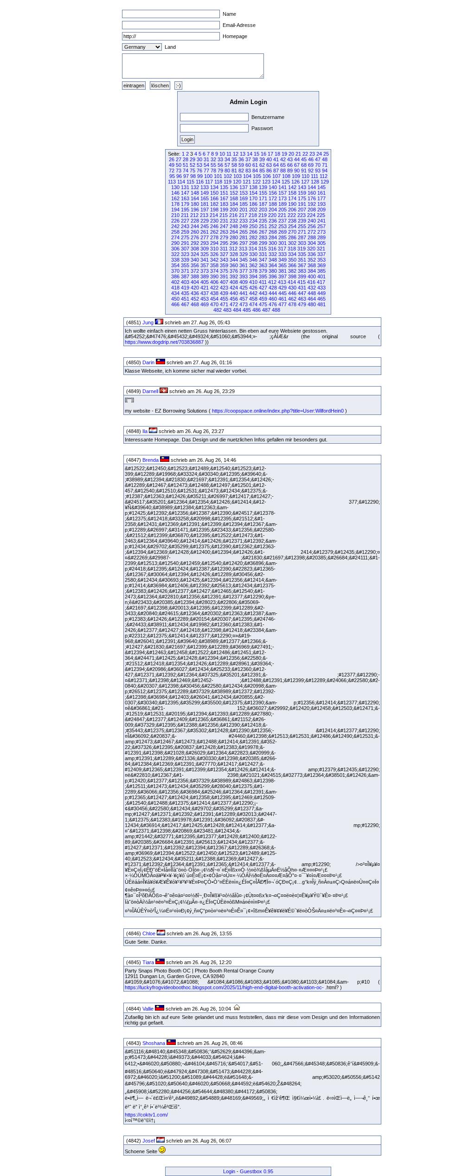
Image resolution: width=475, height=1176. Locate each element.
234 (253, 220)
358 (214, 265)
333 (282, 254)
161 (321, 193)
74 (185, 170)
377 (243, 271)
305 (321, 243)
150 (214, 193)
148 (195, 193)
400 (312, 276)
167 (224, 198)
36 (241, 159)
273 (321, 232)
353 (321, 260)
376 (234, 271)
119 (227, 181)
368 (312, 265)
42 (283, 159)
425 (243, 287)
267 (263, 232)
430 (292, 287)
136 (234, 187)
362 (253, 265)
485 (247, 310)
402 (175, 282)
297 (243, 243)
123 (266, 181)
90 (297, 170)
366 (292, 265)
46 (311, 159)
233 (243, 220)
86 (269, 170)
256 (312, 226)
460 (273, 299)
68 (304, 165)
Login (229, 1171)
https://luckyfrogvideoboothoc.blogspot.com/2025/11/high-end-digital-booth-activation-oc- (224, 987)
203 (263, 209)
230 (214, 220)
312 (233, 248)
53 (199, 165)
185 (243, 204)
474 (253, 304)
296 (234, 243)
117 (209, 181)
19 (284, 154)
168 (234, 198)
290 (175, 243)
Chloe (148, 933)
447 (302, 293)
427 (263, 287)
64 (276, 165)
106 (267, 176)
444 (273, 293)
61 (255, 165)
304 (312, 243)
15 (256, 154)
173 (282, 198)
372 (195, 271)
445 (282, 293)
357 (204, 265)
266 (253, 232)
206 (292, 209)
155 (263, 193)
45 (304, 159)
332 (273, 254)
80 (227, 170)
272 (312, 232)
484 (237, 310)
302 (292, 243)
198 (214, 209)
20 (291, 154)
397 (282, 276)
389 (204, 276)
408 (234, 282)
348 (273, 260)
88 (283, 170)
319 (301, 248)
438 (214, 293)
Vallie (148, 1009)
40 (269, 159)
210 (175, 215)
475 (263, 304)
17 (270, 154)
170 (253, 198)
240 (312, 220)
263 (224, 232)
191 (302, 204)
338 (175, 260)
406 (214, 282)
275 (185, 237)
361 (243, 265)
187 (263, 204)
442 (253, 293)
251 (263, 226)
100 (208, 176)
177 (321, 198)
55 (213, 165)
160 (312, 193)
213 (204, 215)
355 (185, 265)
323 (185, 254)
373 (204, 271)
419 (185, 287)
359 (224, 265)
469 (204, 304)
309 (204, 248)
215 (223, 215)
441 (243, 293)
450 (175, 299)
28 (185, 159)
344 (234, 260)
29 (192, 159)
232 (234, 220)
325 (204, 254)
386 (175, 276)
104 (247, 176)
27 (178, 159)
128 (315, 181)
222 (292, 215)
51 (185, 165)
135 (224, 187)
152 (234, 193)
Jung (148, 322)
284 (273, 237)
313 (243, 248)
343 (224, 260)
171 (263, 198)
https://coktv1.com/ (146, 1114)
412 (272, 282)
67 (297, 165)
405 (204, 282)
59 (241, 165)
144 (312, 187)
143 (302, 187)
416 (311, 282)
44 (297, 159)
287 (302, 237)
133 (204, 187)
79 (220, 170)
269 (282, 232)
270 (292, 232)
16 (263, 154)
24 (319, 154)
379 (263, 271)
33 (220, 159)
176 (312, 198)
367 (302, 265)
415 (301, 282)
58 (234, 165)
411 (263, 282)
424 (234, 287)
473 (243, 304)
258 (175, 232)
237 (282, 220)
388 (195, 276)
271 (302, 232)
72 (171, 170)
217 (243, 215)
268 (273, 232)
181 (204, 204)
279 (224, 237)
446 (292, 293)
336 (312, 254)
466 (175, 304)
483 (227, 310)
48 (324, 159)
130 (175, 187)
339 (185, 260)
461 (282, 299)
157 (282, 193)
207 (302, 209)
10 (222, 154)
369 (321, 265)
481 (321, 304)
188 (273, 204)
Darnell (150, 391)
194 (175, 209)
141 (282, 187)
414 (292, 282)
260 (195, 232)
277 (204, 237)
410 (253, 282)
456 (234, 299)
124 (276, 181)
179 (185, 204)
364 (273, 265)
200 (234, 209)
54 (206, 165)
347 (263, 260)
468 (195, 304)
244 (195, 226)
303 (302, 243)
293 (204, 243)
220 (272, 215)
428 (273, 287)
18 (277, 154)
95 (172, 176)
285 (282, 237)
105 (257, 176)
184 (234, 204)
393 (243, 276)
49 (171, 165)
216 (233, 215)
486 (256, 310)
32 (213, 159)
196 (195, 209)
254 (292, 226)
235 (263, 220)
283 (263, 237)
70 (318, 165)
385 (321, 271)
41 (276, 159)
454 (214, 299)
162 (175, 198)
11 (228, 154)
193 (321, 204)
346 (253, 260)
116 (200, 181)
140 (273, 187)
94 (324, 170)
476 (273, 304)
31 (206, 159)
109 (296, 176)
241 (321, 220)
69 (311, 165)
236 (273, 220)
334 (292, 254)
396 (273, 276)
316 (272, 248)
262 (214, 232)
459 (263, 299)
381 (282, 271)
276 (195, 237)
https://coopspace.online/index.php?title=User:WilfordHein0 (278, 411)
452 (195, 299)
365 (282, 265)
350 (292, 260)
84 (255, 170)
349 (282, 260)
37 (248, 159)
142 (292, 187)
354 (175, 265)
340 (195, 260)
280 (234, 237)
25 (326, 154)
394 (253, 276)
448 (312, 293)
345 (243, 260)
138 (253, 187)
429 (282, 287)
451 (185, 299)
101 (218, 176)
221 (282, 215)
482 (217, 310)
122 (256, 181)
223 (301, 215)
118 (218, 181)
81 (234, 170)
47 (318, 159)
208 (312, 209)
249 (243, 226)
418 (175, 287)
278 (214, 237)
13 (242, 154)
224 (311, 215)
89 (290, 170)
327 (224, 254)
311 (224, 248)
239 (302, 220)
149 (204, 193)
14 (249, 154)
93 (318, 170)
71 (324, 165)
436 (195, 293)
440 (234, 293)
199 (224, 209)
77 (206, 170)
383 (302, 271)
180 (195, 204)
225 (321, 215)
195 (185, 209)
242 (175, 226)
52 (192, 165)
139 (263, 187)
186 (253, 204)
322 (175, 254)
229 (204, 220)
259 (185, 232)
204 (273, 209)
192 (312, 204)
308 (195, 248)
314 (253, 248)
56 (220, 165)
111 (314, 176)
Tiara (148, 962)
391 (224, 276)
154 (253, 193)
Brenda (150, 460)
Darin (148, 362)
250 (253, 226)
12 (235, 154)
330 (253, 254)
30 (199, 159)
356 (195, 265)
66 (290, 165)
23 (312, 154)
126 (295, 181)
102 (228, 176)
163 (185, 198)
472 (234, 304)
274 (175, 237)
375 (224, 271)
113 (172, 181)
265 (243, 232)
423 (224, 287)
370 (175, 271)
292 (195, 243)
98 (193, 176)
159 (302, 193)
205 (282, 209)
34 (227, 159)
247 (224, 226)
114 (181, 181)
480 (312, 304)
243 (185, 226)
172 (273, 198)
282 (253, 237)
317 (282, 248)
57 (227, 165)
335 (302, 254)
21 (298, 154)
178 (175, 204)
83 (248, 170)
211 (185, 215)
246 (214, 226)
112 (323, 176)
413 (282, 282)
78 (213, 170)
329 (243, 254)
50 (178, 165)
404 (195, 282)
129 (325, 181)
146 (175, 193)
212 (194, 215)
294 (214, 243)
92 (311, 170)
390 (214, 276)
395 (263, 276)
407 (224, 282)
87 (276, 170)
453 (204, 299)
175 (302, 198)
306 (175, 248)
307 (185, 248)
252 (273, 226)
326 (214, 254)
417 (321, 282)
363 (263, 265)
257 (321, 226)
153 (243, 193)
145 (321, 187)
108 (286, 176)
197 (204, 209)
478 (292, 304)
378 (253, 271)
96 (179, 176)
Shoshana (153, 1043)
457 (243, 299)
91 (304, 170)
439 (224, 293)
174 (292, 198)
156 (273, 193)
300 (273, 243)
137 (243, 187)
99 (200, 176)
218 (253, 215)
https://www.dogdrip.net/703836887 (164, 342)
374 (214, 271)
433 (321, 287)
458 (253, 299)
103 (237, 176)
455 (224, 299)
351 (302, 260)
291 (185, 243)
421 (204, 287)
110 (305, 176)
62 (262, 165)
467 (185, 304)
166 (214, 198)
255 (302, 226)
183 (224, 204)
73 (178, 170)
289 (321, 237)
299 (263, 243)
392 (234, 276)
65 (283, 165)
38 (255, 159)
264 (234, 232)
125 (286, 181)
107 (276, 176)
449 (321, 293)
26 (171, 159)
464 (312, 299)
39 (262, 159)
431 (302, 287)
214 (214, 215)
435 (185, 293)
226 (175, 220)
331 (263, 254)
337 (321, 254)
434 (175, 293)
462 (292, 299)
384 (312, 271)
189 (282, 204)
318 (292, 248)
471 (224, 304)
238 (292, 220)
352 (312, 260)
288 (312, 237)
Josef (148, 1140)
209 (321, 209)
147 (185, 193)
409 (243, 282)
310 (214, 248)
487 (266, 310)
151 (224, 193)
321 (321, 248)
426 (253, 287)
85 (262, 170)
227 (185, 220)
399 (302, 276)
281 (243, 237)
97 (186, 176)
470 (214, 304)
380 (273, 271)
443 (263, 293)
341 (204, 260)
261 (204, 232)
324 (195, 254)
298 (253, 243)
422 (214, 287)
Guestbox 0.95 (256, 1171)
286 (292, 237)
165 (204, 198)
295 (224, 243)
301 (282, 243)
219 (262, 215)
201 (243, 209)
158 (292, 193)
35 (234, 159)
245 (204, 226)
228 (195, 220)
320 (311, 248)
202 (253, 209)
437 (204, 293)
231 (224, 220)
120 (237, 181)
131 (185, 187)
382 (292, 271)
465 (321, 299)
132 (195, 187)
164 (195, 198)
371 (185, 271)
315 (262, 248)
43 (290, 159)
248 (234, 226)
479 (302, 304)
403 (185, 282)
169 (243, 198)
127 (305, 181)
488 (276, 310)
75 (192, 170)
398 (292, 276)
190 (292, 204)
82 (241, 170)
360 (234, 265)
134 (214, 187)
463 (302, 299)
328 (234, 254)
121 (247, 181)
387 (185, 276)
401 (321, 276)
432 (312, 287)
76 (199, 170)
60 (248, 165)
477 (282, 304)
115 (190, 181)
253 (282, 226)
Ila (145, 431)
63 (269, 165)
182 (214, 204)
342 (214, 260)
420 (195, 287)
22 (305, 154)
